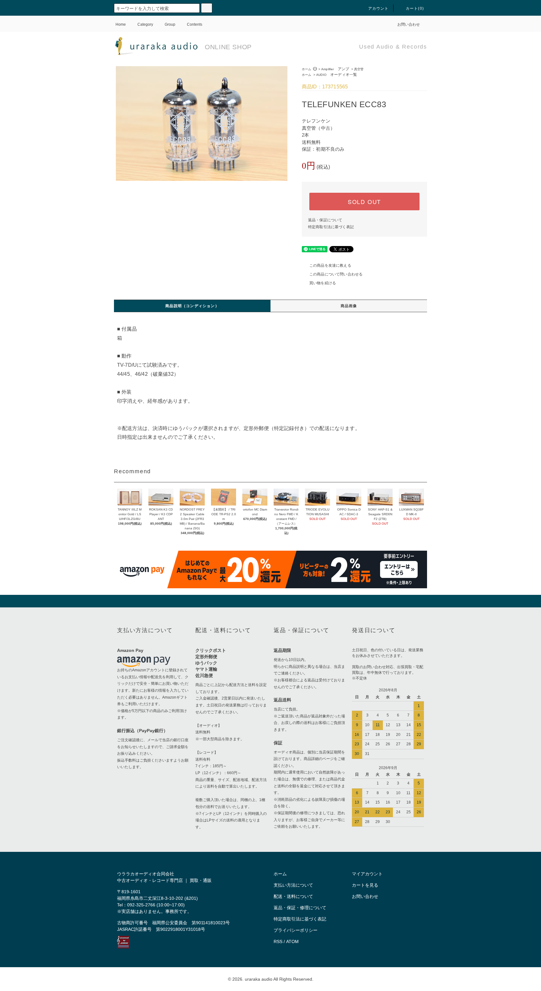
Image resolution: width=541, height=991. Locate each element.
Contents (194, 24)
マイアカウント (367, 873)
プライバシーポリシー (295, 930)
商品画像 (349, 306)
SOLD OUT (364, 201)
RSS (278, 941)
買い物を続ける (322, 283)
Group (170, 24)
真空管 (358, 69)
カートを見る (365, 885)
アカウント (378, 8)
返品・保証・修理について (300, 907)
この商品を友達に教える (330, 265)
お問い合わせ (408, 24)
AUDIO (336, 74)
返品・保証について (325, 220)
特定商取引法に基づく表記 (331, 227)
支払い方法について (293, 885)
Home (121, 24)
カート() (415, 8)
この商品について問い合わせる (336, 274)
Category (145, 24)
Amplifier (335, 69)
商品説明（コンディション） (192, 306)
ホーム (306, 69)
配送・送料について (293, 896)
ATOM (292, 941)
